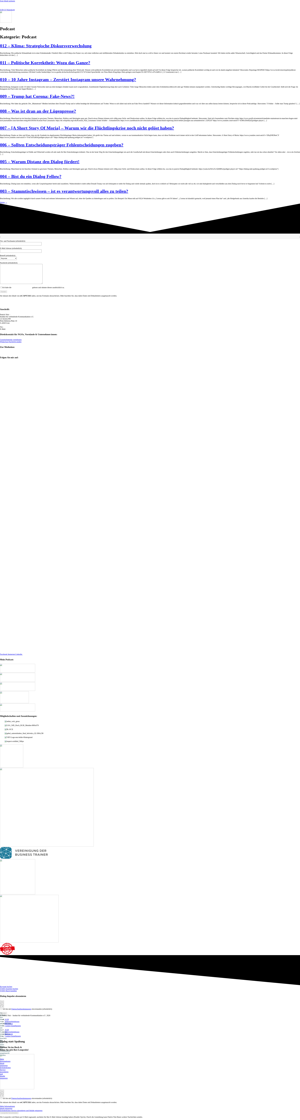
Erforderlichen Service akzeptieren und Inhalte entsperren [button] (21, 304)
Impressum (9, 1024)
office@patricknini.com (15, 329)
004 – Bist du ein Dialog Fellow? (30, 176)
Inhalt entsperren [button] (6, 302)
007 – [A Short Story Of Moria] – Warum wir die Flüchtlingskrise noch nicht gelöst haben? (87, 127)
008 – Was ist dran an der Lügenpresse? (38, 111)
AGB (7, 1019)
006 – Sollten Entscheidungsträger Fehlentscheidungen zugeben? (61, 144)
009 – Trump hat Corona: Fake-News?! (37, 96)
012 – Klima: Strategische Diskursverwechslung (46, 45)
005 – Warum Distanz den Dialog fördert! (39, 161)
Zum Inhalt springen (7, 1)
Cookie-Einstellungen (13, 1026)
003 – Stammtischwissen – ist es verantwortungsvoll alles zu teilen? (64, 191)
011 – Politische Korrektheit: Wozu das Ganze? (45, 62)
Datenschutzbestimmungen (22, 287)
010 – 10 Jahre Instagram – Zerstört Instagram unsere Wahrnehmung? (68, 79)
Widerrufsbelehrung (12, 1022)
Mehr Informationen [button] (7, 300)
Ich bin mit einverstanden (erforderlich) (27, 1009)
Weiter (3, 202)
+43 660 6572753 (10, 327)
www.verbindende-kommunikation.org (14, 352)
